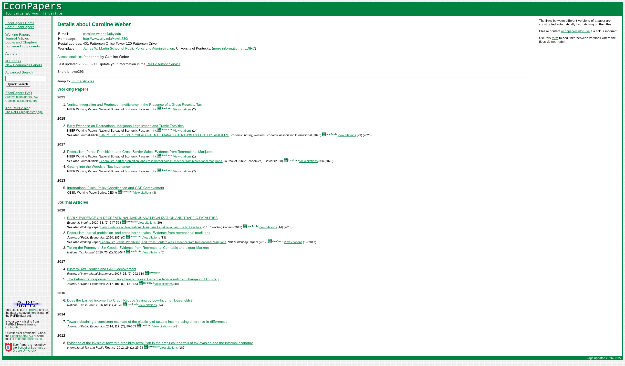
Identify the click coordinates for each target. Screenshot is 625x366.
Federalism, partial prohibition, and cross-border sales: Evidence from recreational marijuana (160, 161)
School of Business (30, 347)
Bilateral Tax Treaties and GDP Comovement (101, 269)
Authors (11, 53)
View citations (182, 109)
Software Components (22, 46)
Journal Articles (17, 38)
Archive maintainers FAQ (21, 96)
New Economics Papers (23, 65)
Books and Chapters (21, 42)
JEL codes (13, 61)
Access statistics (70, 57)
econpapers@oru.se (575, 31)
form (555, 38)
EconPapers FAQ (18, 93)
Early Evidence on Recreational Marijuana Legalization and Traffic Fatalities (125, 126)
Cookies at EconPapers (21, 100)
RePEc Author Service (163, 64)
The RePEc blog (18, 108)
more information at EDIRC (234, 48)
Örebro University (24, 350)
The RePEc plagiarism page (24, 112)
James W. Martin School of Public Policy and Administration (128, 48)
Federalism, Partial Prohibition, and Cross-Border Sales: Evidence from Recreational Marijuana (140, 152)
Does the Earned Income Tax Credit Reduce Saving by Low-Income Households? (130, 300)
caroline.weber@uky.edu (102, 34)
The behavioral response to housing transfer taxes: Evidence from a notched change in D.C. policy (143, 279)
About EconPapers (19, 27)
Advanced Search (19, 72)
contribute (12, 327)
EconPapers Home (19, 23)
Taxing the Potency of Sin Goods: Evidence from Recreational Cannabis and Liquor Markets (138, 248)
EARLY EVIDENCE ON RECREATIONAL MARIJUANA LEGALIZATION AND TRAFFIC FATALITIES (163, 135)
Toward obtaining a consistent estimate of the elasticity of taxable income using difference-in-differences (147, 322)
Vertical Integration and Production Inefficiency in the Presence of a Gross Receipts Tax (134, 104)
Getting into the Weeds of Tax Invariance (98, 166)
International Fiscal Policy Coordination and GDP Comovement (115, 188)
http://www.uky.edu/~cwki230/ (105, 39)
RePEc (33, 309)
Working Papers (17, 34)
